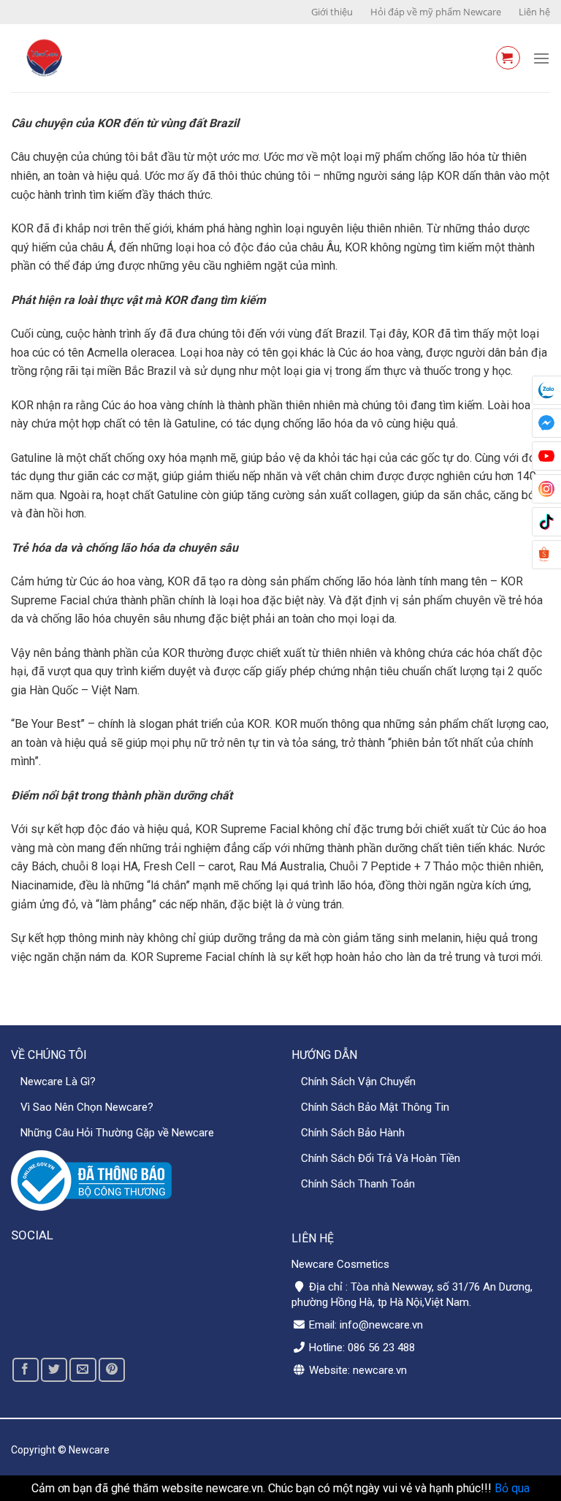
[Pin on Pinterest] (112, 1370)
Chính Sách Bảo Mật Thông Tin (375, 1107)
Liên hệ (534, 11)
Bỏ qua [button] (512, 1488)
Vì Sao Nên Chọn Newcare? (86, 1107)
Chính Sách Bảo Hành (353, 1132)
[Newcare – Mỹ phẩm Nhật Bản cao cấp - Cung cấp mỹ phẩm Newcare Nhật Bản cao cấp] (106, 58)
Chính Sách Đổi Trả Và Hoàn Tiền (380, 1158)
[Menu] (541, 58)
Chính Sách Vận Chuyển (358, 1081)
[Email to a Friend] (82, 1370)
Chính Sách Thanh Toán (358, 1183)
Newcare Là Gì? (58, 1081)
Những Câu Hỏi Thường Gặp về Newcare (117, 1132)
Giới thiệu (332, 11)
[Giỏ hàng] (508, 57)
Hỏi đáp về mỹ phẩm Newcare (435, 11)
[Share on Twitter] (54, 1370)
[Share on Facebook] (25, 1370)
